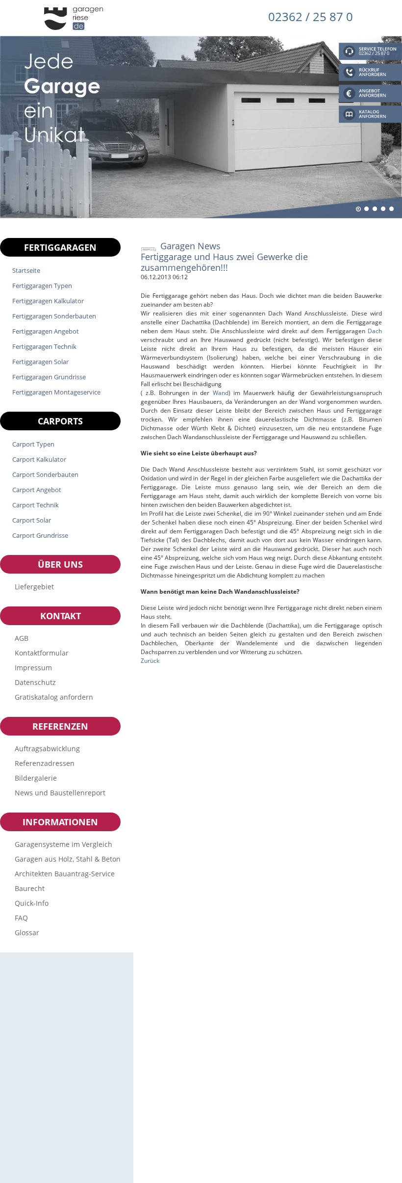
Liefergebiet (34, 586)
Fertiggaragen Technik (44, 346)
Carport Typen (33, 444)
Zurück (150, 661)
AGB (21, 638)
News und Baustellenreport (60, 792)
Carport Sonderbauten (45, 474)
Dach (375, 331)
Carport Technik (35, 504)
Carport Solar (31, 520)
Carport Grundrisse (40, 535)
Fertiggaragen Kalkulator (48, 300)
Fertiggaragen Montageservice (56, 392)
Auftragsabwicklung (47, 748)
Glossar (27, 932)
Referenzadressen (45, 763)
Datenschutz (35, 682)
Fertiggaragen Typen (42, 285)
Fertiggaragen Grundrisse (49, 376)
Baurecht (30, 888)
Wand (220, 393)
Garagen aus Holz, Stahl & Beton (68, 859)
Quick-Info (32, 903)
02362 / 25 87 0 (310, 16)
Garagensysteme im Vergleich (63, 844)
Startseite (26, 270)
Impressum (33, 667)
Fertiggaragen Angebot (45, 331)
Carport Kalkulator (39, 459)
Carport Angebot (36, 489)
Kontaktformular (42, 652)
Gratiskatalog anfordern (54, 697)
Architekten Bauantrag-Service (65, 873)
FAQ (21, 917)
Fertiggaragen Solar (40, 361)
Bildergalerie (36, 778)
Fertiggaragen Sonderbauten (54, 316)
